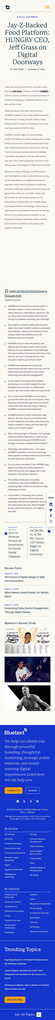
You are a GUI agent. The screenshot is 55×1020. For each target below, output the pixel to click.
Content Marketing (13, 843)
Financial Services (12, 920)
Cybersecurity (11, 906)
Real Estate (35, 917)
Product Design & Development (37, 840)
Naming (33, 834)
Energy (8, 915)
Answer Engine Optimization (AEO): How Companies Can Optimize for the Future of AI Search (25, 974)
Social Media (35, 858)
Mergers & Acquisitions (40, 903)
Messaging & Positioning (10, 875)
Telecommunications (39, 931)
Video (32, 863)
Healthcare (9, 932)
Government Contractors (10, 926)
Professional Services (39, 912)
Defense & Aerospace (14, 911)
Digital (7, 864)
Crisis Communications (15, 852)
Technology (35, 926)
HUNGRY (44, 91)
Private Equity (36, 908)
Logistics (33, 894)
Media (32, 899)
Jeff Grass (17, 91)
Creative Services (12, 848)
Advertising (10, 834)
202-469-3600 (39, 819)
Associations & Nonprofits (11, 896)
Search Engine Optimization (36, 852)
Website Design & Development (37, 869)
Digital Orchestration (14, 869)
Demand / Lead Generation (11, 859)
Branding (9, 838)
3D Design (34, 875)
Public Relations (37, 846)
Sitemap (31, 812)
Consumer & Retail (13, 901)
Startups (34, 922)
